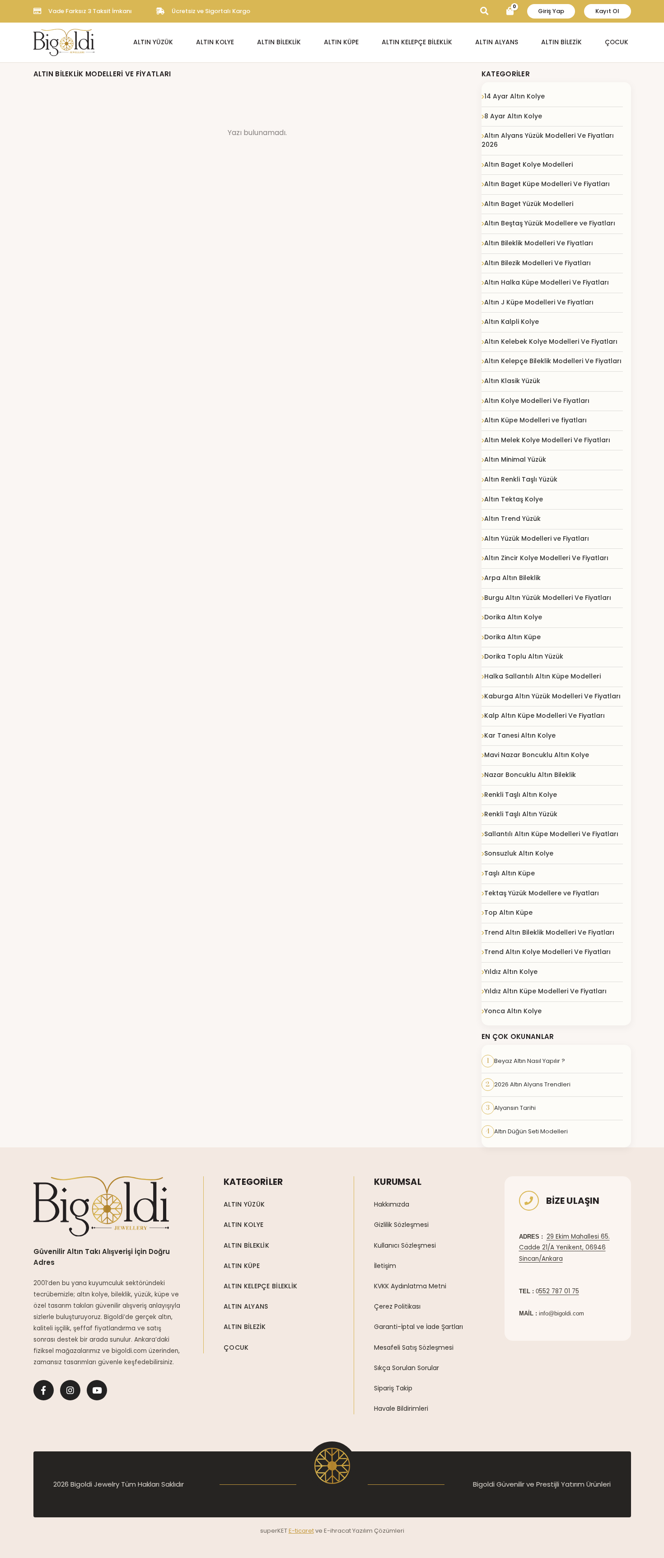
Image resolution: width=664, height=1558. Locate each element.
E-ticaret (301, 1530)
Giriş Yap (551, 11)
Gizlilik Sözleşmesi (401, 1224)
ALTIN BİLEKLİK (279, 42)
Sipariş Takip (393, 1388)
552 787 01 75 (559, 1291)
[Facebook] (43, 1390)
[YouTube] (97, 1390)
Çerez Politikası (397, 1306)
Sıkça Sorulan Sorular (406, 1367)
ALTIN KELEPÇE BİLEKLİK (417, 42)
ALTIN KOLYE (215, 42)
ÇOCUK (616, 42)
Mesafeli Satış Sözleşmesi (414, 1347)
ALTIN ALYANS (496, 42)
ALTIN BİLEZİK (561, 42)
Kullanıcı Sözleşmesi (405, 1245)
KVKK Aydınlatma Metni (410, 1286)
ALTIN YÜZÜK (153, 42)
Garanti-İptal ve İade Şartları (418, 1326)
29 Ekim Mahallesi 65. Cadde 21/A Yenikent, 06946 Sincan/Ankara (564, 1247)
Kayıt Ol (607, 11)
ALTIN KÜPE (341, 42)
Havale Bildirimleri (401, 1408)
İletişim (385, 1265)
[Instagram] (70, 1390)
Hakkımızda (391, 1204)
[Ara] (484, 11)
